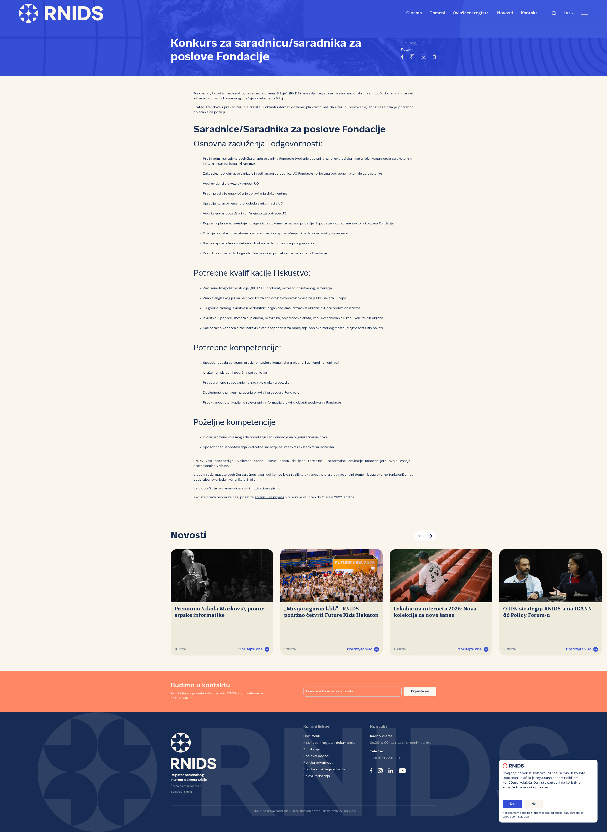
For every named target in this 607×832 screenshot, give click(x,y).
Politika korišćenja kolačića (324, 769)
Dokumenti (312, 736)
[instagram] (380, 770)
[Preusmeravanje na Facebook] (402, 57)
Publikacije (312, 749)
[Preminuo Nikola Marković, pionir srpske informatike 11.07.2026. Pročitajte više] (222, 575)
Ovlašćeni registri (471, 13)
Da (512, 803)
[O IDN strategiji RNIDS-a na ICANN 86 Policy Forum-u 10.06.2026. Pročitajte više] (550, 575)
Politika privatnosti (318, 762)
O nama (414, 13)
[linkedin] (390, 770)
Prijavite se (420, 691)
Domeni (437, 13)
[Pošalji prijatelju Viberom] (412, 57)
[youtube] (402, 770)
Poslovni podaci (316, 756)
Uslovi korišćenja (317, 776)
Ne (534, 803)
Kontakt (529, 13)
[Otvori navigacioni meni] (584, 13)
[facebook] (371, 770)
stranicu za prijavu (269, 497)
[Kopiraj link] (434, 57)
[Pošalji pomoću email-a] (423, 57)
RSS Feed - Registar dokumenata (329, 742)
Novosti (505, 13)
